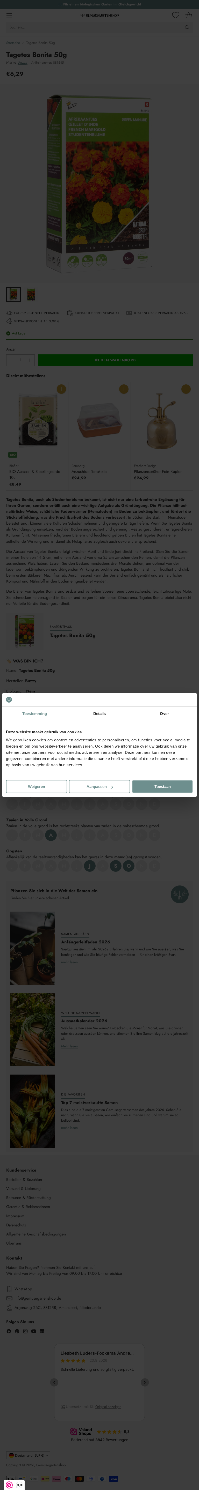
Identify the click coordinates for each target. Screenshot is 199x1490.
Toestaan (162, 786)
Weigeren (36, 786)
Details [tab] (99, 713)
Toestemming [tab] (34, 713)
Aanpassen (97, 786)
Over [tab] (164, 713)
